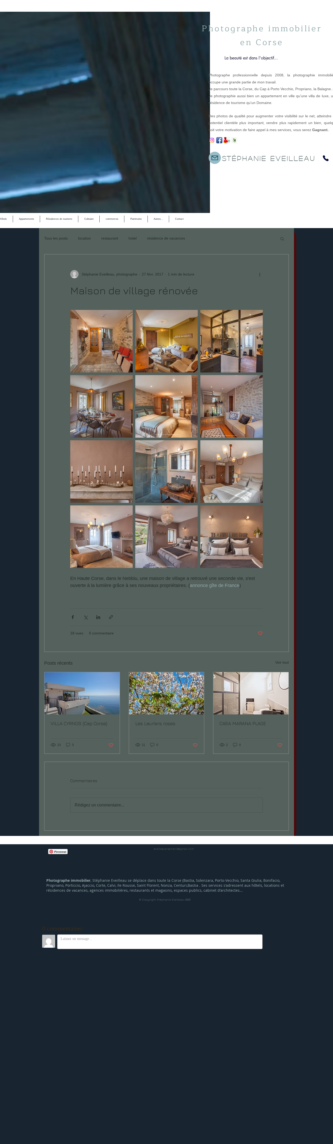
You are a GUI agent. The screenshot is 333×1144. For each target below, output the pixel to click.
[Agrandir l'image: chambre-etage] (231, 471)
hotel (133, 238)
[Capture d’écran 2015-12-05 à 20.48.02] (227, 140)
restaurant (109, 238)
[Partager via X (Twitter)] (85, 617)
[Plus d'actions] (260, 274)
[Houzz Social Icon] (234, 140)
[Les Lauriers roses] (166, 693)
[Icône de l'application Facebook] (219, 140)
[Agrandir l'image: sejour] (166, 341)
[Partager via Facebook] (72, 617)
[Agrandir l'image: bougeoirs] (101, 471)
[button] (282, 238)
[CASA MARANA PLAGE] (251, 693)
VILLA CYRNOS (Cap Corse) (79, 723)
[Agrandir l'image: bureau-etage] (231, 406)
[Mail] (215, 158)
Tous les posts (56, 238)
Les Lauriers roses (155, 723)
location (84, 238)
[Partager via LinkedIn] (98, 617)
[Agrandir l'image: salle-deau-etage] (166, 471)
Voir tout (282, 662)
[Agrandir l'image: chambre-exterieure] (166, 536)
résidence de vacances (166, 238)
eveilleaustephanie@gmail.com (173, 848)
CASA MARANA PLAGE (243, 723)
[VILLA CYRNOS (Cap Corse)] (82, 693)
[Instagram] (212, 140)
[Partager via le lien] (110, 617)
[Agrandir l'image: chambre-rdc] (166, 406)
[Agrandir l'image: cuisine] (231, 341)
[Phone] (325, 158)
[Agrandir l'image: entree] (101, 341)
